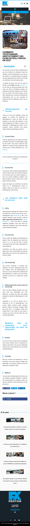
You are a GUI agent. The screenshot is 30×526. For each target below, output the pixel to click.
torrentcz (5, 150)
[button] (15, 9)
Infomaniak (16, 215)
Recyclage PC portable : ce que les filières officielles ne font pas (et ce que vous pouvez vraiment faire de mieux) (15, 481)
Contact (16, 523)
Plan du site (21, 523)
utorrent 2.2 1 (23, 85)
